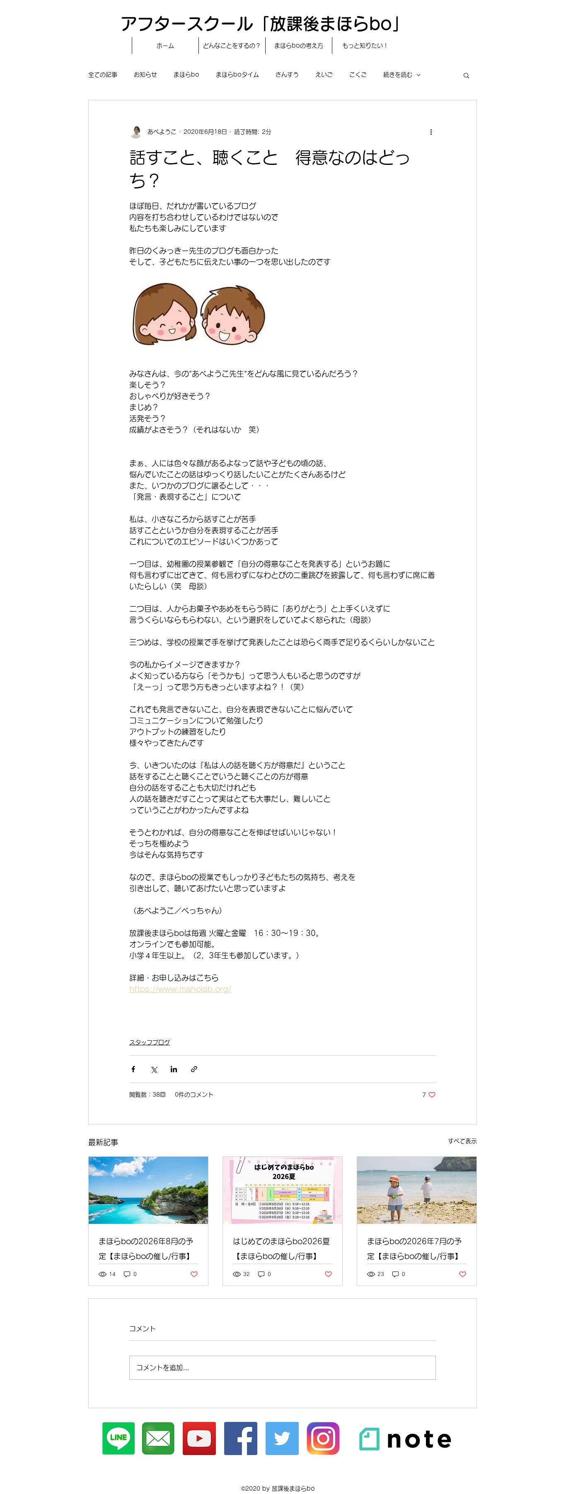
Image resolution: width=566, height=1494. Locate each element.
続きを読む (397, 74)
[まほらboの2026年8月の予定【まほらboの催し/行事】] (148, 1190)
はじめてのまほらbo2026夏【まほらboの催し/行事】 (281, 1249)
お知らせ (145, 74)
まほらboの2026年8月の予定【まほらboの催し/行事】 (146, 1249)
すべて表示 (462, 1141)
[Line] (118, 1438)
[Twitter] (282, 1438)
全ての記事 (102, 74)
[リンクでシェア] (194, 1069)
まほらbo (186, 74)
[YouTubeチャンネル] (199, 1438)
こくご (358, 74)
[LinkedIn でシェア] (174, 1069)
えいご (324, 74)
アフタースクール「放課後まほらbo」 (265, 23)
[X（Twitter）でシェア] (153, 1069)
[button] (466, 75)
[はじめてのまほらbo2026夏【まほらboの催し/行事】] (282, 1190)
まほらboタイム (237, 74)
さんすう (287, 74)
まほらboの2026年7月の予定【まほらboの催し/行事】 (414, 1249)
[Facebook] (240, 1438)
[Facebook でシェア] (133, 1069)
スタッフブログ (149, 1042)
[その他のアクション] (431, 132)
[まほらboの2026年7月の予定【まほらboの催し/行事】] (417, 1190)
